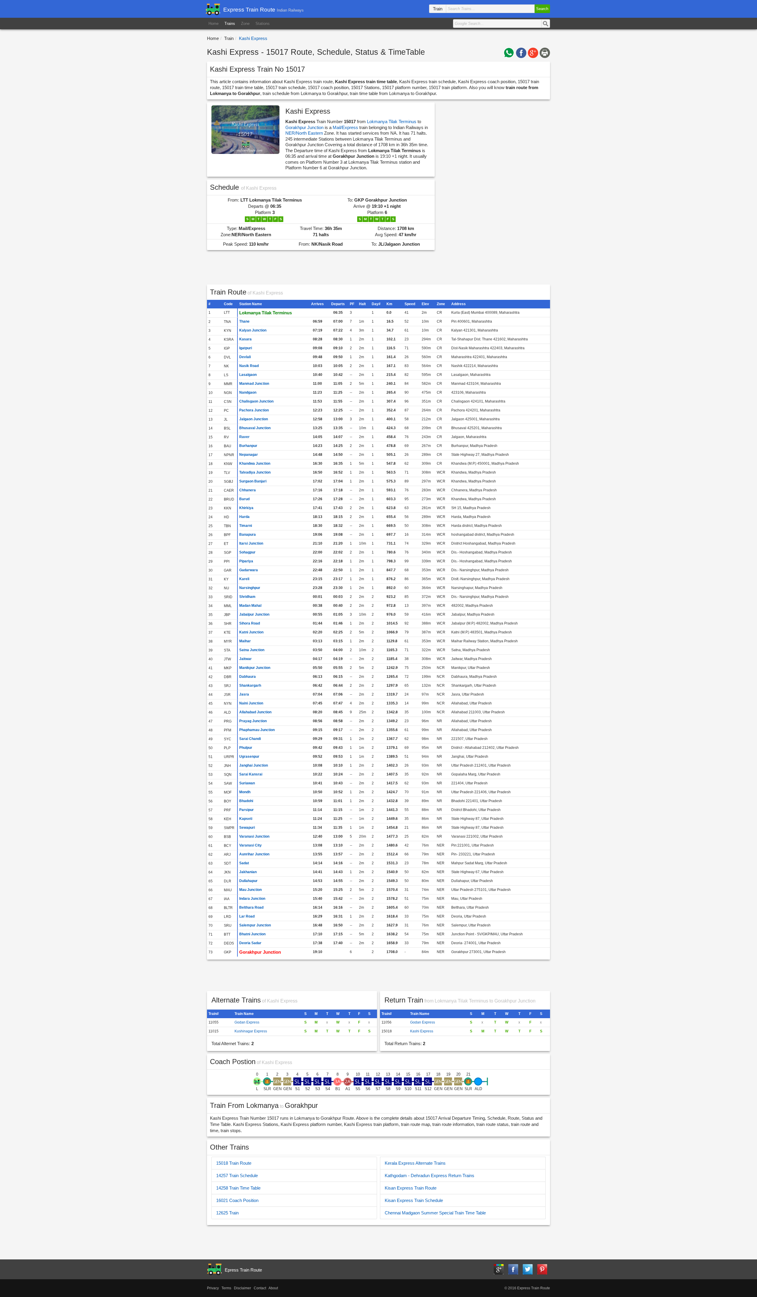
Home (213, 23)
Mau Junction (250, 890)
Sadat (244, 863)
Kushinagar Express (250, 1031)
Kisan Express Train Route (410, 1187)
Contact (260, 1288)
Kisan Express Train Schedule (414, 1200)
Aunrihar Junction (254, 854)
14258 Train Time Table (238, 1187)
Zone (245, 23)
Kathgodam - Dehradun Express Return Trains (429, 1175)
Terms (226, 1288)
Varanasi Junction (254, 836)
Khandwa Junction (254, 463)
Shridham (247, 597)
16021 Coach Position (237, 1200)
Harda (244, 517)
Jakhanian (248, 872)
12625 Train (227, 1212)
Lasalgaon (248, 375)
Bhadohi (246, 801)
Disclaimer (242, 1288)
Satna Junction (251, 650)
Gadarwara (248, 570)
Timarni (245, 526)
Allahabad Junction (255, 712)
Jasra (244, 694)
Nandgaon (247, 392)
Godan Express (246, 1022)
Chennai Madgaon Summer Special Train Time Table (435, 1212)
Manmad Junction (254, 384)
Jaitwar (245, 659)
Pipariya (246, 561)
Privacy (213, 1288)
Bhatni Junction (252, 934)
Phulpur (245, 748)
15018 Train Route (233, 1163)
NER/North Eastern (304, 133)
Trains (229, 23)
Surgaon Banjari (252, 481)
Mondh (244, 792)
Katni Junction (251, 632)
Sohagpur (247, 552)
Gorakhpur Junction (304, 127)
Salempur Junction (255, 925)
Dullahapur (248, 881)
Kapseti (245, 819)
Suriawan (247, 783)
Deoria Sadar (250, 943)
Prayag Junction (253, 721)
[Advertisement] (493, 194)
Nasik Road (249, 366)
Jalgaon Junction (253, 419)
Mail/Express (345, 127)
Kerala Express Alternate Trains (415, 1163)
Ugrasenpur (249, 756)
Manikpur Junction (254, 668)
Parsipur (246, 810)
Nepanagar (248, 455)
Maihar (245, 641)
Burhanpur (248, 446)
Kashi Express (421, 1031)
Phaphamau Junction (257, 730)
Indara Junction (252, 899)
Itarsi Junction (251, 543)
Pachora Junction (254, 410)
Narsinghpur (249, 588)
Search (542, 9)
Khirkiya (246, 508)
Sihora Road (249, 623)
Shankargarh (250, 685)
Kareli (244, 579)
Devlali (245, 357)
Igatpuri (245, 348)
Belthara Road (251, 907)
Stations (262, 23)
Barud (244, 499)
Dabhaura (247, 677)
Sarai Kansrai (250, 774)
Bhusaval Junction (255, 428)
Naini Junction (251, 703)
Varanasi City (250, 845)
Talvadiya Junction (255, 472)
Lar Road (247, 916)
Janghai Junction (253, 765)
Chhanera (247, 490)
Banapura (247, 534)
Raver (244, 437)
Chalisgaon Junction (256, 401)
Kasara (245, 339)
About (273, 1288)
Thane (244, 321)
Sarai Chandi (250, 739)
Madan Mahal (250, 606)
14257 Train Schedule (237, 1175)
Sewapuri (247, 827)
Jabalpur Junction (254, 614)
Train (229, 38)
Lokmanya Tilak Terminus (391, 121)
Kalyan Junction (252, 330)
